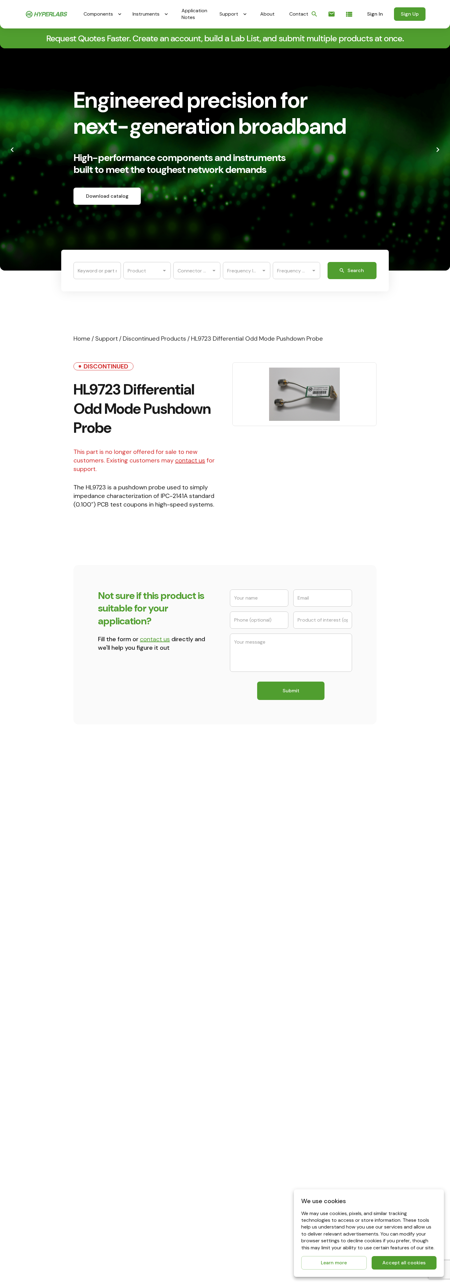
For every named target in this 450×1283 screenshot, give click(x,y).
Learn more (334, 1262)
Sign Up (410, 14)
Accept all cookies (404, 1262)
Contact (298, 14)
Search (355, 270)
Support (228, 14)
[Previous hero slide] (12, 149)
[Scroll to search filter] (314, 14)
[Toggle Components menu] (119, 14)
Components (98, 14)
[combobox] (142, 270)
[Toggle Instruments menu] (166, 14)
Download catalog (107, 196)
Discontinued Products (154, 338)
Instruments (146, 14)
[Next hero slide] (437, 149)
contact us (190, 460)
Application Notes (194, 14)
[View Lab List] (349, 14)
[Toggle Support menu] (244, 14)
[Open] (164, 270)
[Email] (331, 14)
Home (81, 338)
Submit (291, 690)
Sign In (375, 14)
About (267, 14)
